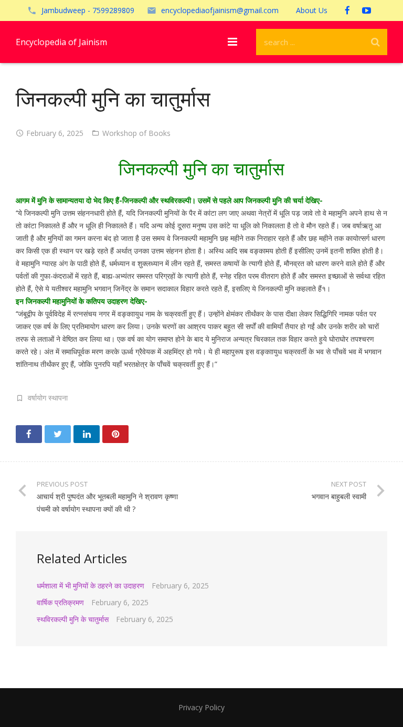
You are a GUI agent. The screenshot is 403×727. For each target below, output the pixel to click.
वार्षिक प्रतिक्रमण (60, 602)
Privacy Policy (201, 707)
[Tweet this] (58, 434)
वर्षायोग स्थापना (48, 398)
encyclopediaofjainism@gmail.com (220, 10)
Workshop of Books (136, 133)
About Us (311, 10)
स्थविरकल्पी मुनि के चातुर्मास (73, 619)
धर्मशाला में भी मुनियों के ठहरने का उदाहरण (90, 586)
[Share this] (29, 434)
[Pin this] (115, 434)
